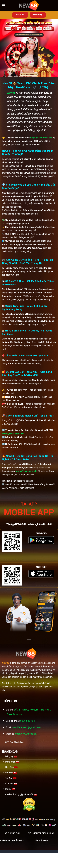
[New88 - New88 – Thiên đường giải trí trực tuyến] (29, 5)
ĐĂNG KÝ (20, 15)
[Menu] (3, 5)
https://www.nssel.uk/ (41, 137)
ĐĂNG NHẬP (38, 15)
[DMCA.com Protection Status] (29, 804)
